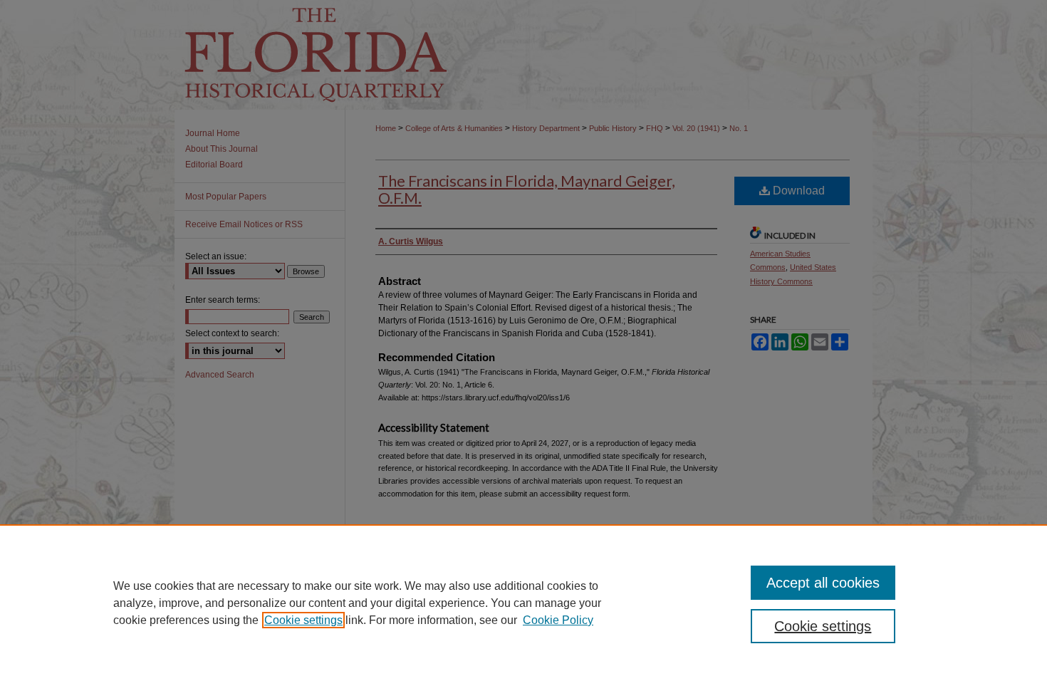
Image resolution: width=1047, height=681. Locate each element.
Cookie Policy (558, 620)
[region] (523, 602)
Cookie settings (303, 620)
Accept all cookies (823, 583)
